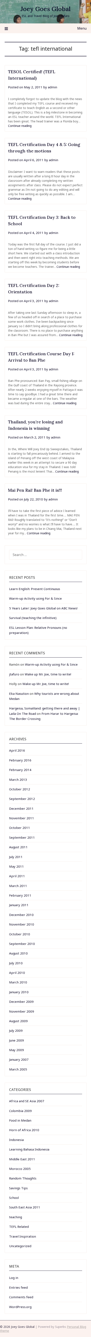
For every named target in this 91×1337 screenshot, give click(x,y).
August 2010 (18, 953)
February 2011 (20, 895)
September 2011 (22, 837)
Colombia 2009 (20, 1111)
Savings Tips (18, 1188)
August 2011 (18, 847)
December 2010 (21, 915)
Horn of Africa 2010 (24, 1130)
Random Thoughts (22, 1178)
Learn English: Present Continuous (34, 589)
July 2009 (16, 1030)
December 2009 (21, 1001)
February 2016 (20, 760)
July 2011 (16, 857)
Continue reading (20, 126)
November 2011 (21, 818)
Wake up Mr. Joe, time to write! (48, 674)
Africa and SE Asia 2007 (26, 1101)
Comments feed (21, 1297)
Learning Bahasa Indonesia (29, 1149)
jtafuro (14, 674)
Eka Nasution (19, 693)
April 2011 (17, 876)
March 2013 (18, 779)
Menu (82, 28)
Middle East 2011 (22, 1159)
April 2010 (17, 972)
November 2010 (21, 924)
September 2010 (22, 943)
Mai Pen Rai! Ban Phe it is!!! (35, 490)
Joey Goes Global (46, 9)
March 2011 (18, 886)
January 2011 (19, 905)
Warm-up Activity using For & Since (35, 598)
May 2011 (16, 866)
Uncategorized (20, 1246)
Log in (13, 1277)
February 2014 (20, 770)
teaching (15, 1217)
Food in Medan (20, 1120)
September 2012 (22, 799)
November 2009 (21, 1011)
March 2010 (18, 982)
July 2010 (16, 963)
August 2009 (18, 1021)
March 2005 (18, 1069)
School (14, 1197)
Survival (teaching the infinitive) (33, 618)
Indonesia (16, 1140)
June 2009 (16, 1040)
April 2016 (17, 750)
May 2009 (16, 1050)
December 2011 (21, 808)
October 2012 (19, 789)
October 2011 (19, 827)
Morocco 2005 (20, 1168)
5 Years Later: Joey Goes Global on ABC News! (43, 608)
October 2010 (19, 934)
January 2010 (19, 992)
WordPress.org (20, 1307)
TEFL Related (19, 1226)
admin (52, 87)
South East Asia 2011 (24, 1207)
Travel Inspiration (22, 1236)
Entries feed (18, 1287)
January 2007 (19, 1059)
